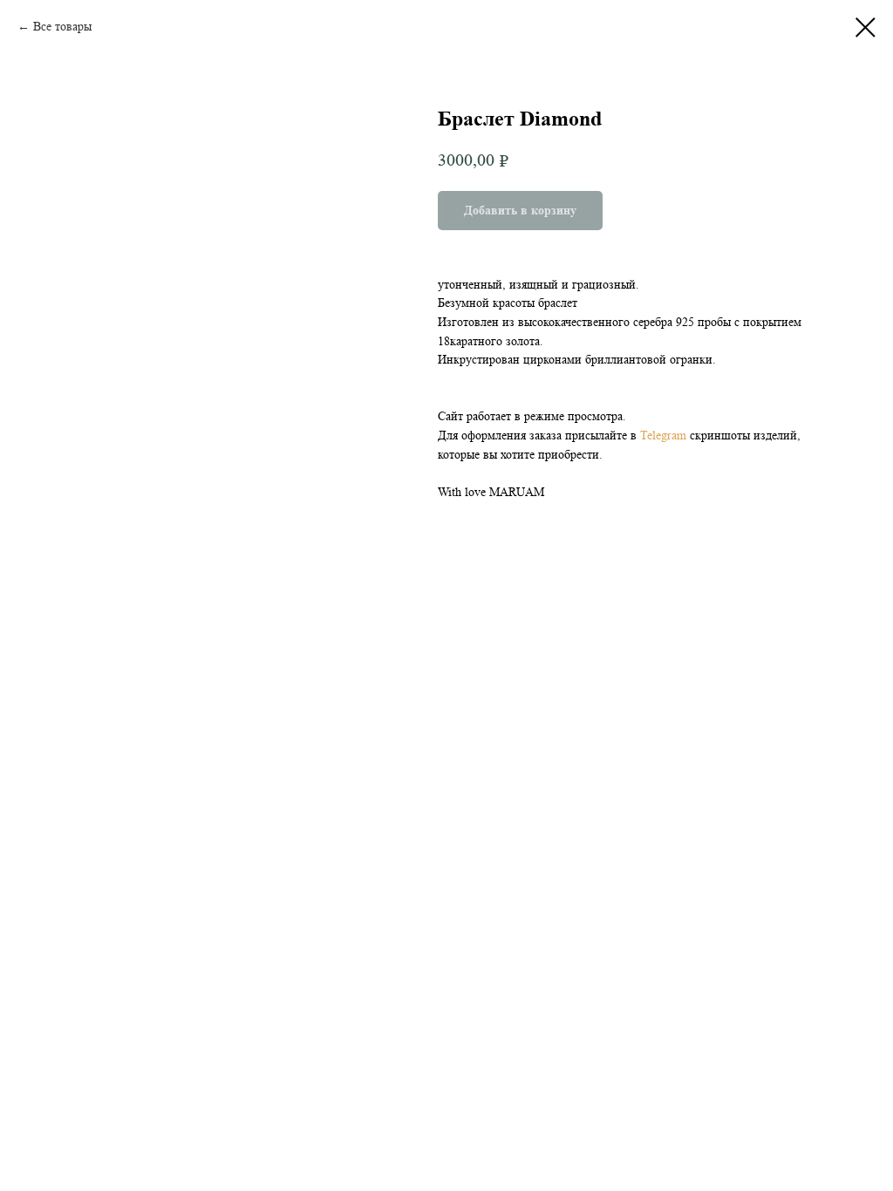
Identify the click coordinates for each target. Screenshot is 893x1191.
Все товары (62, 26)
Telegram (665, 435)
